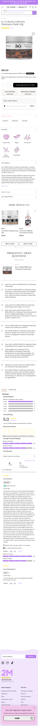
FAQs (2, 696)
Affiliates (23, 699)
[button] (19, 718)
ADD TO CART (10, 244)
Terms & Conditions (26, 696)
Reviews (4, 389)
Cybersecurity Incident (26, 691)
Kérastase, (10, 10)
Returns (3, 702)
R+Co (3, 18)
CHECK (32, 106)
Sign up (31, 656)
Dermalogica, (16, 10)
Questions (12, 390)
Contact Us (4, 693)
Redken (24, 10)
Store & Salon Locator (7, 699)
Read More (4, 186)
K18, (21, 10)
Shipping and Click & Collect (8, 691)
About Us (23, 693)
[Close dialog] (34, 707)
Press (22, 702)
